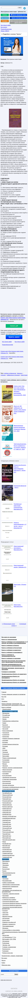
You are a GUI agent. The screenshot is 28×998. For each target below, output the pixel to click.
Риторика (5, 746)
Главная (4, 692)
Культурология (7, 781)
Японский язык (7, 837)
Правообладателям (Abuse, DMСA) (6, 30)
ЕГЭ (3, 699)
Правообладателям (7, 344)
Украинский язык (7, 804)
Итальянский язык (8, 800)
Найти (3, 962)
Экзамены (4, 701)
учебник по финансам (10, 373)
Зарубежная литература (9, 777)
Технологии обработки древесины (12, 905)
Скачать (5, 15)
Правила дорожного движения (11, 738)
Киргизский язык (7, 851)
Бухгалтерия (6, 869)
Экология (5, 765)
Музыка (5, 763)
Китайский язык (7, 843)
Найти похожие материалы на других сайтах (18, 21)
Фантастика (6, 935)
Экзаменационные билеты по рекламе (13, 680)
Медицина (5, 928)
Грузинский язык (7, 849)
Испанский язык (7, 797)
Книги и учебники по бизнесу (10, 645)
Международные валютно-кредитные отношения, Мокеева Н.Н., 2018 (19, 428)
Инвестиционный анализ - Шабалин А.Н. (20, 566)
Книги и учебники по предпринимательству (8, 655)
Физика (4, 719)
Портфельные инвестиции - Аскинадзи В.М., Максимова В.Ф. (18, 506)
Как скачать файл (7, 341)
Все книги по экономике (9, 637)
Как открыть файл (6, 25)
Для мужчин (6, 941)
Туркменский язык (8, 853)
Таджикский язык (7, 857)
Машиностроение (7, 916)
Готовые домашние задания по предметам (13, 694)
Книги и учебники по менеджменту (12, 652)
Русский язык (6, 715)
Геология (5, 910)
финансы (19, 373)
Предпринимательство (9, 873)
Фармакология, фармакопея (10, 886)
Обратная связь (6, 965)
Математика (6, 713)
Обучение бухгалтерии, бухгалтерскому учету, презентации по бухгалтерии (14, 661)
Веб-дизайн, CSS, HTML (9, 939)
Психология (6, 754)
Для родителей (7, 783)
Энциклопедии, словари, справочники (12, 955)
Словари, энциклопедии (9, 947)
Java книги (5, 914)
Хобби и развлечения (8, 882)
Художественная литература (11, 744)
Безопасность (6, 949)
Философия (6, 756)
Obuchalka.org (6, 993)
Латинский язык (7, 802)
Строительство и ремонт (9, 899)
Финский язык (6, 845)
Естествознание (7, 775)
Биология (5, 725)
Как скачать (4, 27)
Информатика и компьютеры (11, 721)
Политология (6, 726)
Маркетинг (5, 863)
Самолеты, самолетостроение (11, 893)
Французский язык (8, 795)
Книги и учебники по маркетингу (11, 650)
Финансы (5, 867)
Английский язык (7, 793)
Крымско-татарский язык (9, 816)
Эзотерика (5, 878)
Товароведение (7, 874)
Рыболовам (6, 943)
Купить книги (14, 337)
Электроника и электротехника (11, 884)
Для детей (5, 728)
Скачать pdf (14, 326)
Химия (4, 723)
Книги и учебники (6, 707)
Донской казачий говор (9, 839)
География (6, 773)
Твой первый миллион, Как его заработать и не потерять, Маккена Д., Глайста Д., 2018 (20, 446)
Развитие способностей (9, 922)
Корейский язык (7, 814)
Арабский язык (7, 820)
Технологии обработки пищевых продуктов (14, 903)
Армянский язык (7, 808)
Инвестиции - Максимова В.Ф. (18, 605)
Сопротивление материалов (10, 789)
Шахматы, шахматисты (9, 924)
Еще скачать (4, 18)
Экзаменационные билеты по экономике (14, 682)
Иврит (4, 841)
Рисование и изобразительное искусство (14, 787)
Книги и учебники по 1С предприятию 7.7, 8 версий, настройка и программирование (14, 642)
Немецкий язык (7, 799)
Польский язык (7, 830)
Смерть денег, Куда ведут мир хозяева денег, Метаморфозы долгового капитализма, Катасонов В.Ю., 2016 (20, 390)
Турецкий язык (7, 822)
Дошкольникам (7, 709)
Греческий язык (7, 826)
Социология (6, 734)
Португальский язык (8, 832)
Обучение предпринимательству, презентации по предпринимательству (13, 665)
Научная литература (8, 785)
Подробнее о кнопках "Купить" (12, 34)
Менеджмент (6, 861)
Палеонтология (7, 771)
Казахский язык (7, 824)
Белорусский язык (8, 806)
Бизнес (4, 871)
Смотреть (4, 21)
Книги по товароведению (9, 639)
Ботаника (5, 742)
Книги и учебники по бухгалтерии (12, 647)
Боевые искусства (8, 953)
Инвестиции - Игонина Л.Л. (20, 585)
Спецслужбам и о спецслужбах (11, 930)
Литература (6, 717)
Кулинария (6, 951)
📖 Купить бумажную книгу (18, 15)
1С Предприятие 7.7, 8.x (9, 937)
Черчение (5, 752)
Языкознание (6, 847)
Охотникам (6, 895)
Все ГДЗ (4, 696)
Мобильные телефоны (9, 897)
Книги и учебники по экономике (11, 658)
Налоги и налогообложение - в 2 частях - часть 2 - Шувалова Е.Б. (20, 525)
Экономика (6, 865)
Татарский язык (7, 810)
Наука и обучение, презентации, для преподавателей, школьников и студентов (13, 704)
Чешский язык (6, 834)
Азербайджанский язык (9, 818)
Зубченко (3, 375)
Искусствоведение (8, 730)
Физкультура (6, 762)
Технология (6, 732)
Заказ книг (5, 912)
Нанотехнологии (7, 888)
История (5, 750)
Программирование (8, 926)
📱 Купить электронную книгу (18, 18)
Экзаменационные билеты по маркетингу (14, 674)
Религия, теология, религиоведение (12, 767)
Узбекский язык (7, 812)
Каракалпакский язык (8, 855)
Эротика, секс (6, 945)
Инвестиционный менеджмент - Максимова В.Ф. (18, 548)
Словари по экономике (8, 671)
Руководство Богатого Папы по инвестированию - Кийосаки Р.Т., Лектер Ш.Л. (20, 468)
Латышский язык (7, 828)
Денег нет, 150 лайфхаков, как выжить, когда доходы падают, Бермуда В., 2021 (20, 409)
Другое (4, 960)
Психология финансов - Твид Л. (20, 486)
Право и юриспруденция (9, 758)
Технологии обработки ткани (10, 901)
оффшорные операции (13, 375)
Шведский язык (7, 836)
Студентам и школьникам (10, 779)
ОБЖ (4, 748)
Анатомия (5, 740)
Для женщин (6, 918)
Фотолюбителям (7, 880)
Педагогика (6, 736)
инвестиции (24, 375)
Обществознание (7, 769)
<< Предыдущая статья (8, 623)
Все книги (4, 958)
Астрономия (6, 760)
